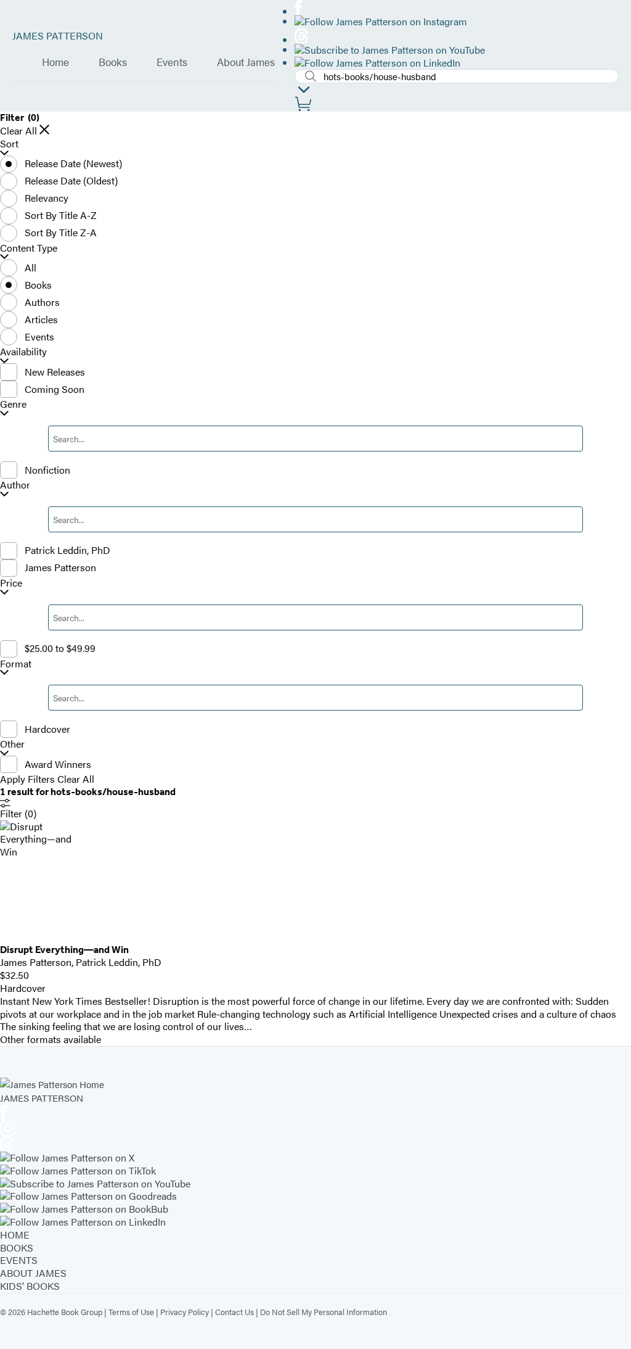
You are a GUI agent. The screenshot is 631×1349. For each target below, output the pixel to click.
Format (15, 664)
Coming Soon (54, 389)
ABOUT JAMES (33, 1273)
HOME (15, 1234)
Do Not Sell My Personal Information (323, 1312)
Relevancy (46, 198)
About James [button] (246, 62)
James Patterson (60, 567)
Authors (42, 302)
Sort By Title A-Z (61, 215)
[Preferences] (304, 89)
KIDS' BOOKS (30, 1286)
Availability (23, 351)
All (30, 267)
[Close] (44, 129)
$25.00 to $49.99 (60, 648)
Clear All (18, 131)
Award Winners (58, 764)
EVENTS (19, 1260)
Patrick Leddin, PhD (67, 550)
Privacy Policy (184, 1312)
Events (172, 62)
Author (15, 485)
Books (38, 285)
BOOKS (16, 1247)
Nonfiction (47, 470)
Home (55, 62)
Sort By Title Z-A (61, 232)
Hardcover (47, 729)
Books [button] (113, 62)
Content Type (28, 248)
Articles (41, 319)
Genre (13, 404)
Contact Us (234, 1312)
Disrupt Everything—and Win (64, 949)
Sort (9, 144)
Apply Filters (27, 779)
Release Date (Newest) (73, 163)
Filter (18, 813)
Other (12, 744)
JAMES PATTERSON (57, 35)
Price (11, 583)
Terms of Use (131, 1312)
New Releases (55, 372)
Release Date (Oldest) (71, 180)
